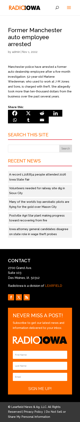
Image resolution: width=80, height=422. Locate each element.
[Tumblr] (28, 120)
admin (16, 51)
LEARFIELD (53, 286)
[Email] (42, 120)
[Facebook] (15, 113)
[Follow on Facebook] (11, 297)
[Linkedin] (55, 113)
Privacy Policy (34, 411)
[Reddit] (42, 113)
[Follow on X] (19, 297)
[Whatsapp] (15, 120)
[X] (28, 113)
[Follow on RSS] (26, 297)
